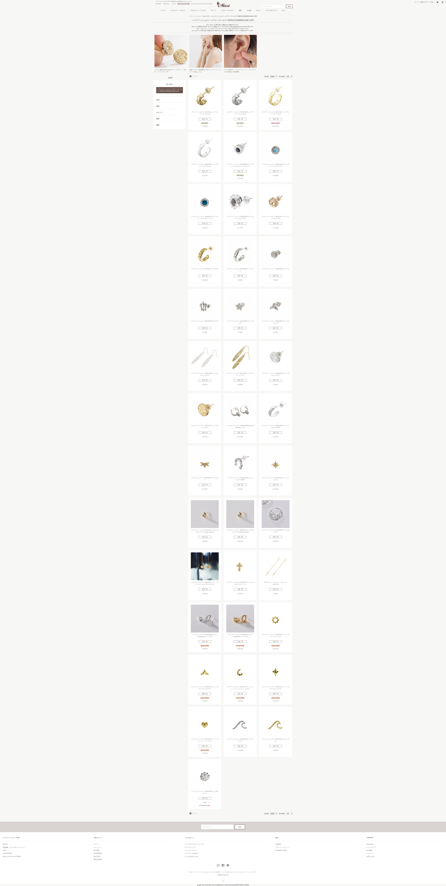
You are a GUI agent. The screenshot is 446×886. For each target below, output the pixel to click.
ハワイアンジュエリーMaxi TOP (199, 16)
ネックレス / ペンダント (177, 10)
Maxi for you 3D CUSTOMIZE (201, 4)
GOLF (174, 4)
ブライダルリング (271, 10)
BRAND (158, 4)
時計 (240, 10)
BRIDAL (166, 4)
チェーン (213, 10)
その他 (249, 10)
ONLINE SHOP (183, 4)
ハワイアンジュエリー (199, 872)
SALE (283, 10)
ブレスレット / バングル (198, 10)
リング (163, 10)
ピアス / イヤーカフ (227, 10)
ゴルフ (258, 10)
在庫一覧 (205, 119)
